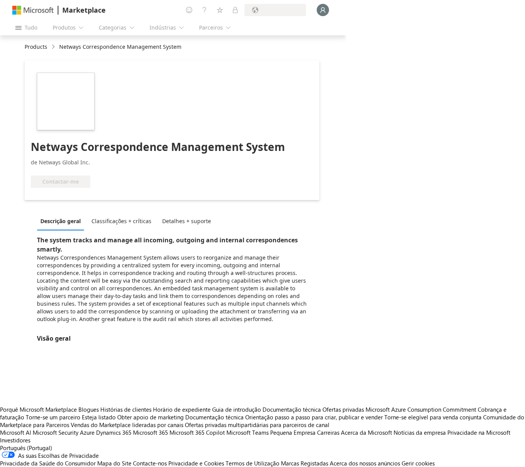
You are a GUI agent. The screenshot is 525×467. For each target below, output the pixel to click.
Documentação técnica (291, 409)
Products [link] (36, 46)
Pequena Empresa (293, 432)
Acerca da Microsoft (366, 432)
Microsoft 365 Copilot (197, 432)
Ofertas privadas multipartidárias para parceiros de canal (257, 425)
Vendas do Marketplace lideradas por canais (127, 425)
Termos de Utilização (252, 463)
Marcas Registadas (304, 463)
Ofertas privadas (343, 409)
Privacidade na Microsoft (478, 432)
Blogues (88, 409)
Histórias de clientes (125, 409)
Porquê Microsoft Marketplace (38, 409)
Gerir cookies (418, 463)
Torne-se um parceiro (53, 417)
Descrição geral (60, 221)
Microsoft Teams (247, 432)
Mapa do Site (114, 463)
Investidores (15, 440)
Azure (87, 432)
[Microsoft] (33, 10)
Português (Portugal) (26, 448)
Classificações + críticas (121, 221)
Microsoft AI (15, 432)
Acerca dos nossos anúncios (365, 463)
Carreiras (328, 432)
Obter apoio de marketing (150, 417)
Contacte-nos (150, 463)
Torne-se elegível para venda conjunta (433, 417)
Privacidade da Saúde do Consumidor (48, 463)
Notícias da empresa (420, 432)
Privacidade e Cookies (196, 463)
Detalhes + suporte (186, 221)
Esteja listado (99, 417)
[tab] (62, 220)
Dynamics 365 (113, 432)
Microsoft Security (55, 432)
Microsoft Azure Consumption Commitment (422, 409)
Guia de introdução (236, 409)
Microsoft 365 (150, 432)
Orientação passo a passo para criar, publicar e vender (314, 417)
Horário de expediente (182, 409)
